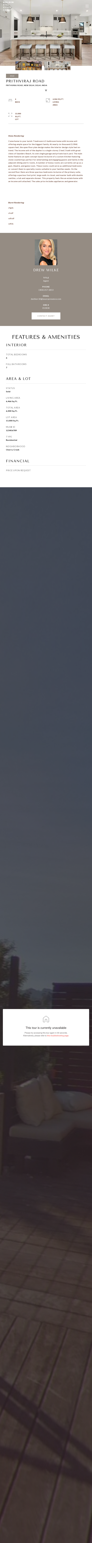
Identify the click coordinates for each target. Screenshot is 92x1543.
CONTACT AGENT (46, 316)
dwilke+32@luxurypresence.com (46, 299)
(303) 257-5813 (46, 290)
